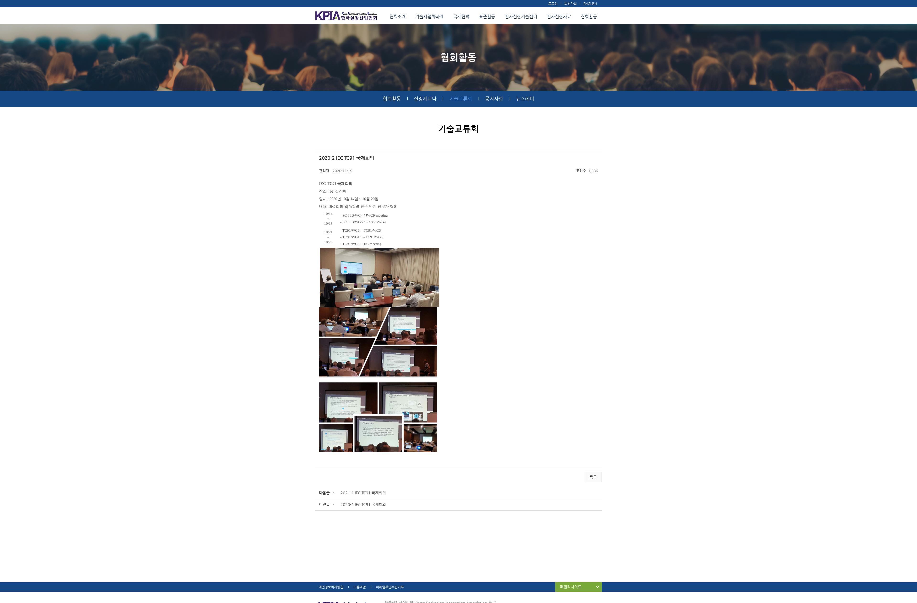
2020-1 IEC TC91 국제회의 (363, 504)
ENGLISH (590, 3)
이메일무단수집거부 (390, 587)
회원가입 (570, 3)
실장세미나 (425, 98)
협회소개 (397, 16)
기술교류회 (460, 98)
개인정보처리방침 (331, 587)
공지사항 (494, 98)
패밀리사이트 (570, 587)
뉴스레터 (525, 98)
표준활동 (487, 16)
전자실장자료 (559, 16)
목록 (593, 477)
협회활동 (589, 16)
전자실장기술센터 (521, 16)
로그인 (553, 3)
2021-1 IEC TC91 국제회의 (363, 493)
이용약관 (359, 587)
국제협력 (461, 16)
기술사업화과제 (429, 16)
